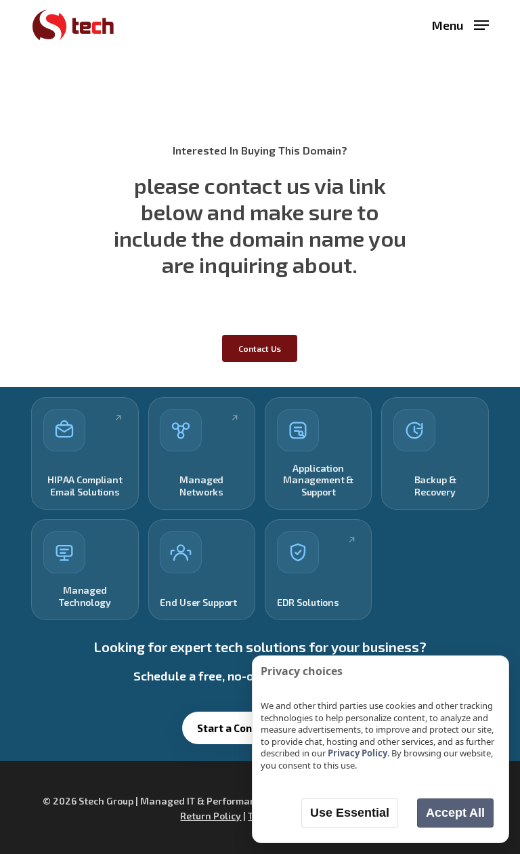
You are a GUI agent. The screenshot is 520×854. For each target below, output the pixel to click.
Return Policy (210, 815)
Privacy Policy (357, 753)
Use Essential (349, 812)
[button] (460, 23)
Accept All (455, 812)
